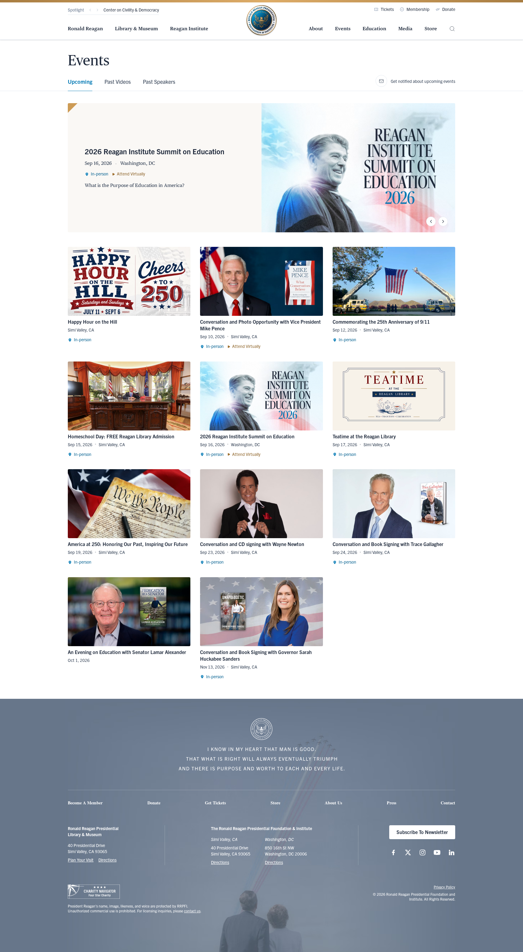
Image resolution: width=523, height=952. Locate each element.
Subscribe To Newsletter (422, 832)
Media (405, 28)
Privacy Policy (444, 887)
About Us (333, 803)
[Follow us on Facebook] (393, 852)
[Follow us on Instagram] (422, 852)
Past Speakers (159, 81)
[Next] (97, 10)
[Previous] (90, 10)
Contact (448, 803)
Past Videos (117, 81)
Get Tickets (215, 803)
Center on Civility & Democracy (131, 9)
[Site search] (452, 29)
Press (391, 803)
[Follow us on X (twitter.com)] (408, 852)
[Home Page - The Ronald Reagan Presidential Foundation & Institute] (261, 21)
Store (431, 28)
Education (374, 28)
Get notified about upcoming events (423, 81)
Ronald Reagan (85, 28)
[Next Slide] (443, 221)
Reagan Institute (189, 28)
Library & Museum (136, 28)
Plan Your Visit (81, 859)
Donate (448, 9)
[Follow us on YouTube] (437, 852)
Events (342, 28)
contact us (192, 910)
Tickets (387, 9)
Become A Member (85, 803)
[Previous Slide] (431, 221)
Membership (417, 9)
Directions (107, 859)
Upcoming (80, 81)
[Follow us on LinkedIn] (451, 852)
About (316, 28)
